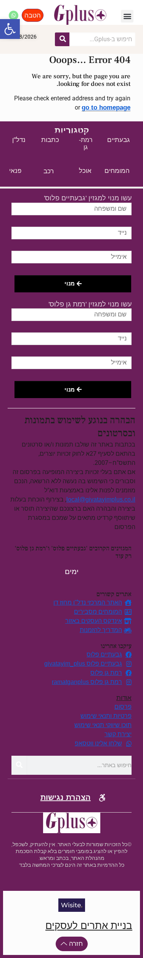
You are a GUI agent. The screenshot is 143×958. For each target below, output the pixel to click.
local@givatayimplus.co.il (100, 499)
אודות (124, 698)
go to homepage (106, 107)
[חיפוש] (62, 39)
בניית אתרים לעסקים (88, 925)
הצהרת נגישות (65, 797)
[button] (127, 16)
